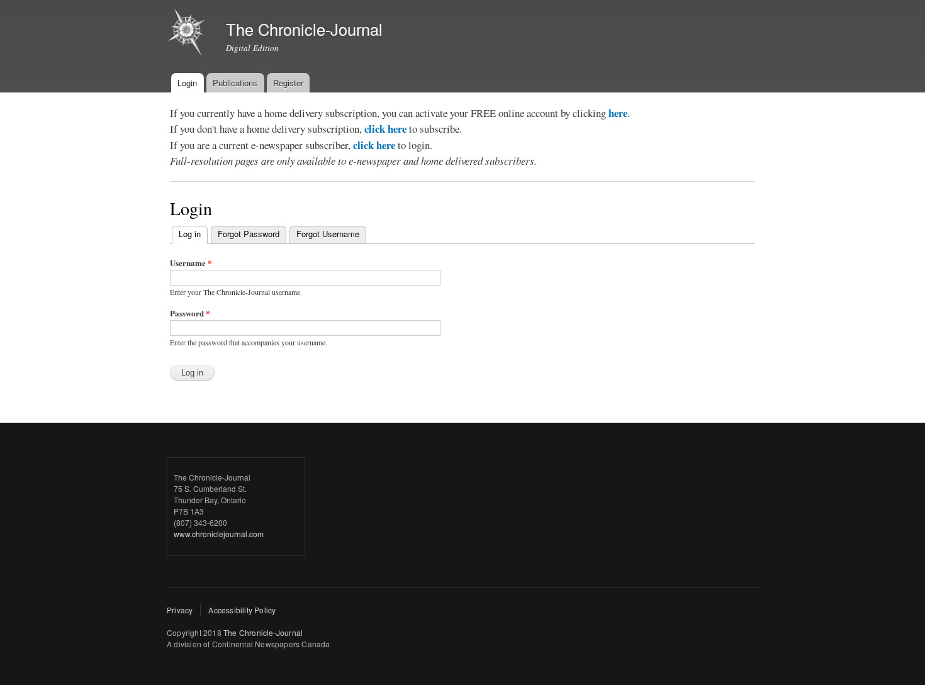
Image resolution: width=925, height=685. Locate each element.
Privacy (180, 609)
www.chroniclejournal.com (219, 533)
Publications (235, 83)
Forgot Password (248, 234)
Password (190, 313)
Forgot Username (327, 234)
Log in (193, 234)
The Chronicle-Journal (263, 632)
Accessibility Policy (242, 609)
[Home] (188, 34)
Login (187, 83)
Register (288, 83)
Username (191, 263)
